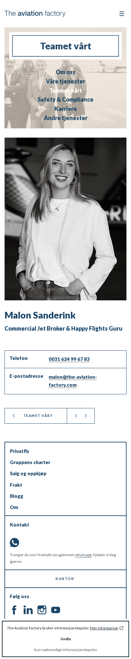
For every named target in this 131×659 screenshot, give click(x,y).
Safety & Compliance (65, 99)
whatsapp (83, 554)
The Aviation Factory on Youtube (55, 610)
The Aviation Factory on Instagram (41, 610)
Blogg (16, 496)
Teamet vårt (65, 90)
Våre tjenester (65, 81)
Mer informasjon (104, 628)
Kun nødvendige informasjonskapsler (65, 650)
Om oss (65, 72)
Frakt (16, 485)
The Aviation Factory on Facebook (14, 610)
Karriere (65, 108)
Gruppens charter (30, 462)
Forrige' (76, 415)
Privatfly (19, 451)
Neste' (85, 415)
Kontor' (65, 579)
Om (14, 507)
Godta (65, 639)
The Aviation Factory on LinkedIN (28, 610)
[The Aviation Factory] (35, 14)
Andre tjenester (65, 118)
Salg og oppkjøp (28, 473)
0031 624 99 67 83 (69, 359)
